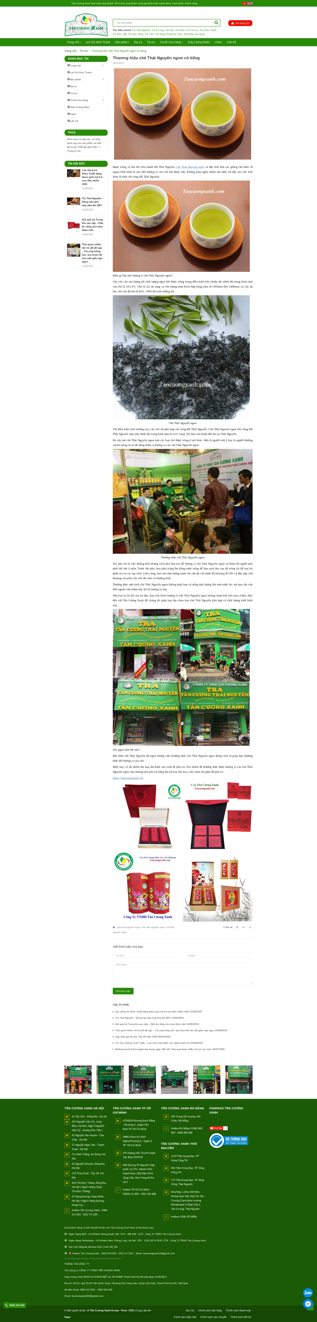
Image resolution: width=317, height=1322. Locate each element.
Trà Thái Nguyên (141, 30)
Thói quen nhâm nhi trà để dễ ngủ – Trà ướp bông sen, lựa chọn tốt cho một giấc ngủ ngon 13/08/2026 (171, 1030)
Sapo (67, 1317)
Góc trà (190, 1310)
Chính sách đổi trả (241, 1317)
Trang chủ (73, 42)
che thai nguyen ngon (128, 927)
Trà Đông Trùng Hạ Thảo (168, 34)
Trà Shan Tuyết (208, 30)
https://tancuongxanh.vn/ (128, 778)
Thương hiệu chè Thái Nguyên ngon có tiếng (156, 58)
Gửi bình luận (123, 991)
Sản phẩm (121, 42)
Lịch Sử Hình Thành (98, 42)
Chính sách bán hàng (210, 1310)
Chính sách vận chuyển (213, 1317)
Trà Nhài (179, 30)
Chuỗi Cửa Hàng (171, 42)
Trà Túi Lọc (192, 30)
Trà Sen (169, 30)
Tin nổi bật (76, 163)
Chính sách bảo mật (185, 1317)
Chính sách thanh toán (238, 1310)
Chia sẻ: (228, 927)
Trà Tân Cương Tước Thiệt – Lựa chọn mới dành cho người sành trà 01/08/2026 (159, 1043)
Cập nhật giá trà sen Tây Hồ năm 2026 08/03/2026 (143, 1036)
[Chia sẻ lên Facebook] (237, 927)
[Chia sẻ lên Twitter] (243, 927)
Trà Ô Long (158, 30)
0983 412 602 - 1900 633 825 (96, 1289)
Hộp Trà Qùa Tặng (133, 34)
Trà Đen (117, 34)
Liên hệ (231, 42)
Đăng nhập (229, 10)
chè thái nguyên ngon (153, 927)
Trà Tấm (149, 34)
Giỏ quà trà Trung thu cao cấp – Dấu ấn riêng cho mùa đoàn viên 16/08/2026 (157, 1024)
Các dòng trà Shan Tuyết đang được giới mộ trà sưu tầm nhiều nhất (92, 177)
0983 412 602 (16, 1305)
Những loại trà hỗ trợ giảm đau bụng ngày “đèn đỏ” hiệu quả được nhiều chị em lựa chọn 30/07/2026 (170, 1049)
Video (218, 42)
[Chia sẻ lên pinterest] (250, 927)
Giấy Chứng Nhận (199, 42)
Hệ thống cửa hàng (194, 34)
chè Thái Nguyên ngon (190, 167)
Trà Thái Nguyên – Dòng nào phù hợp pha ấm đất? (92, 202)
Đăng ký (247, 10)
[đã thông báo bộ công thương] (228, 1139)
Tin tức (151, 42)
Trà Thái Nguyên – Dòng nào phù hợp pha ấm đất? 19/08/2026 (149, 1018)
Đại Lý (138, 42)
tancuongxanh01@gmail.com (87, 1296)
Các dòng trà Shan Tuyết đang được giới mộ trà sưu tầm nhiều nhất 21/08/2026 (158, 1011)
